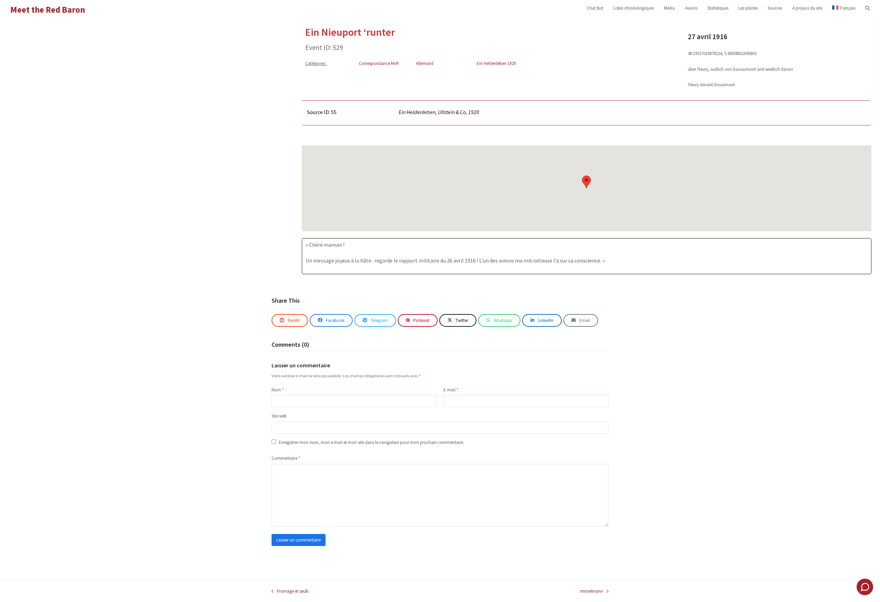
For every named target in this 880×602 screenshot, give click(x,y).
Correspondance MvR (379, 63)
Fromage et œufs (290, 591)
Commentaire (286, 458)
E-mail (450, 390)
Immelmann (591, 591)
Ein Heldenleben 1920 (496, 63)
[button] (867, 8)
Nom (278, 390)
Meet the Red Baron (47, 9)
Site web (279, 416)
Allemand (424, 63)
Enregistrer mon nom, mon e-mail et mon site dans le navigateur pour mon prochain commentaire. (371, 442)
